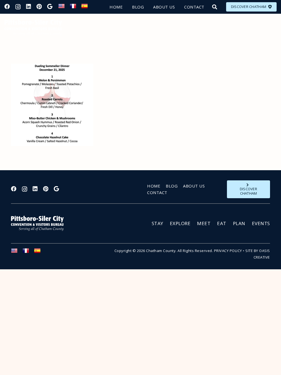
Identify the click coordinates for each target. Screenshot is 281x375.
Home (153, 186)
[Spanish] (87, 8)
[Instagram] (18, 7)
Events (261, 223)
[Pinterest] (39, 6)
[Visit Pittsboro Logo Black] (33, 27)
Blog (172, 186)
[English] (64, 8)
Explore (180, 223)
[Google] (49, 6)
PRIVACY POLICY (228, 250)
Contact (157, 192)
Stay (157, 223)
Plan (239, 223)
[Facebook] (7, 6)
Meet (203, 223)
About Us (194, 186)
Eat (221, 223)
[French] (75, 8)
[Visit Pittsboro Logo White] (40, 223)
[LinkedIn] (28, 6)
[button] (214, 7)
